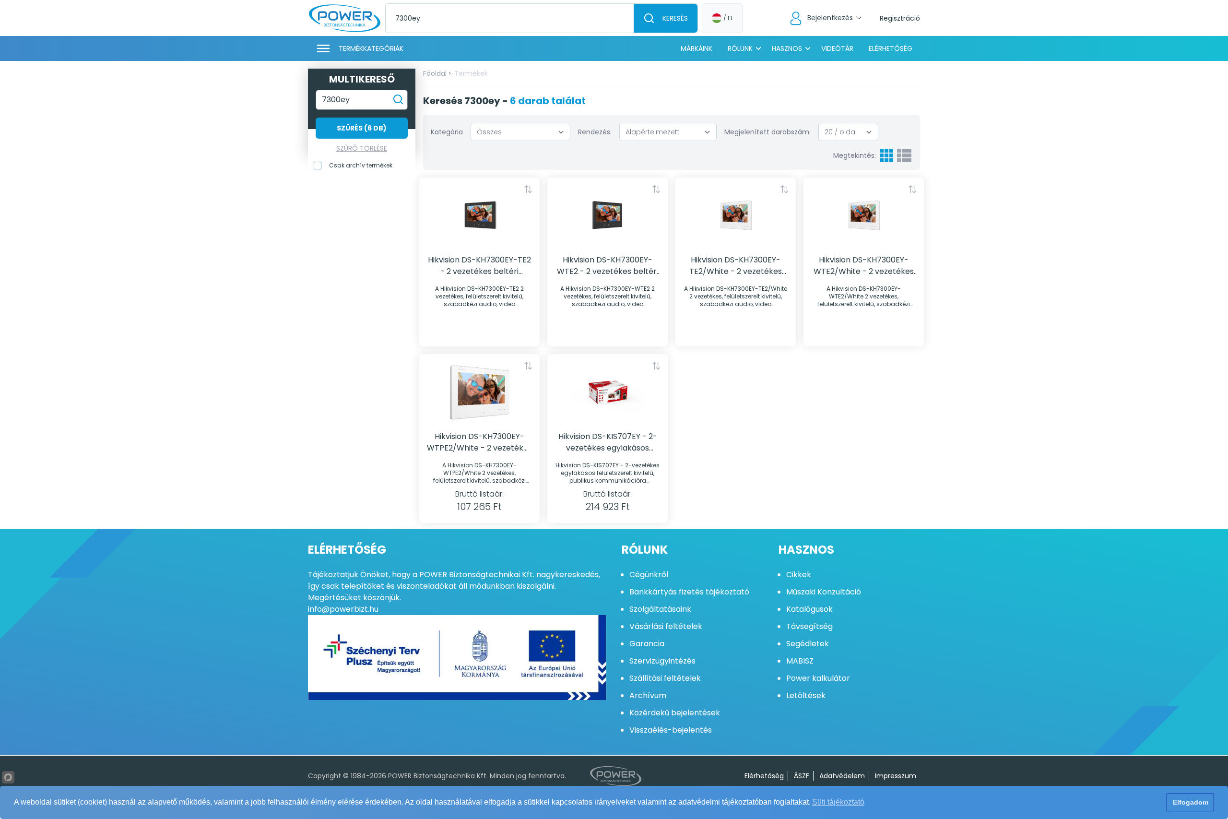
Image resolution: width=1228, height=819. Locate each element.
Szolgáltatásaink (660, 609)
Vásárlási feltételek (665, 626)
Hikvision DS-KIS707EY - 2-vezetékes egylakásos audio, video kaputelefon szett (607, 442)
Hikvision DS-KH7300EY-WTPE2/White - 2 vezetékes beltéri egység (479, 442)
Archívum (647, 695)
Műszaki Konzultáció (823, 591)
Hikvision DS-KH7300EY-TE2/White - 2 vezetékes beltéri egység (735, 265)
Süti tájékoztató (838, 802)
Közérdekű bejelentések (674, 712)
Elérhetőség (890, 48)
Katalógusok (809, 609)
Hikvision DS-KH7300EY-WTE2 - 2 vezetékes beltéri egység (607, 265)
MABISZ (800, 660)
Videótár (837, 48)
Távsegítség (809, 626)
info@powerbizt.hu (343, 609)
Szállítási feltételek (665, 678)
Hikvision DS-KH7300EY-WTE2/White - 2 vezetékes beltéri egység (864, 265)
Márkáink (696, 48)
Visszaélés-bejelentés (670, 730)
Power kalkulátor (818, 678)
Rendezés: (595, 132)
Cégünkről (648, 574)
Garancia (646, 643)
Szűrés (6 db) (362, 128)
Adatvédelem (842, 776)
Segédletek (807, 643)
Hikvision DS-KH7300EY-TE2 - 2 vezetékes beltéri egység (479, 265)
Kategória (447, 132)
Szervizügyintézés (662, 660)
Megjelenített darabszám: (767, 132)
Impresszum (895, 776)
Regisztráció (900, 18)
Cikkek (798, 574)
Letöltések (806, 695)
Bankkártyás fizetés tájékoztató (689, 591)
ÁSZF (801, 776)
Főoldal (435, 73)
